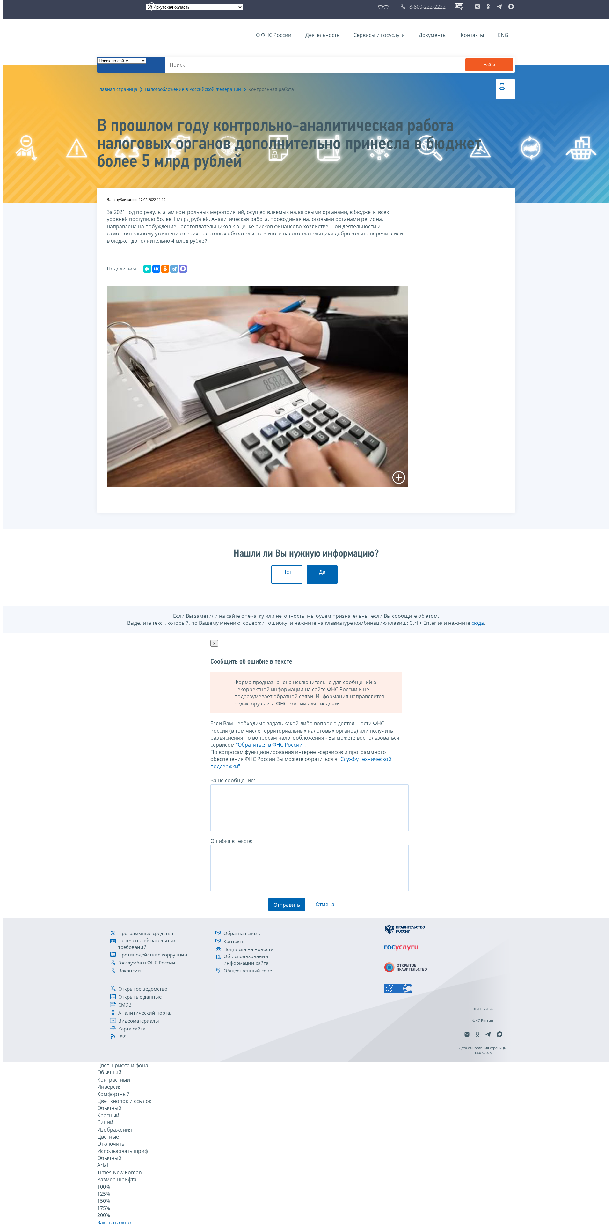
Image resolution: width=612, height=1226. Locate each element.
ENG (503, 35)
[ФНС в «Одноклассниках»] (488, 6)
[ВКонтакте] (156, 269)
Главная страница (117, 89)
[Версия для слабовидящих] (384, 6)
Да (322, 571)
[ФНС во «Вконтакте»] (477, 6)
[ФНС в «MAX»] (510, 6)
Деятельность (322, 35)
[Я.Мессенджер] (147, 269)
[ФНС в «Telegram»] (499, 6)
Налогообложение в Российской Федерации (193, 89)
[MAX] (183, 269)
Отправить (286, 904)
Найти (489, 65)
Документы (433, 35)
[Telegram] (174, 269)
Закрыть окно (114, 1222)
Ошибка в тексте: (231, 841)
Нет (286, 571)
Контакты (472, 35)
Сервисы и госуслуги (379, 35)
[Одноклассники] (165, 269)
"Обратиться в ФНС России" (270, 744)
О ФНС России (273, 35)
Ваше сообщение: (232, 780)
